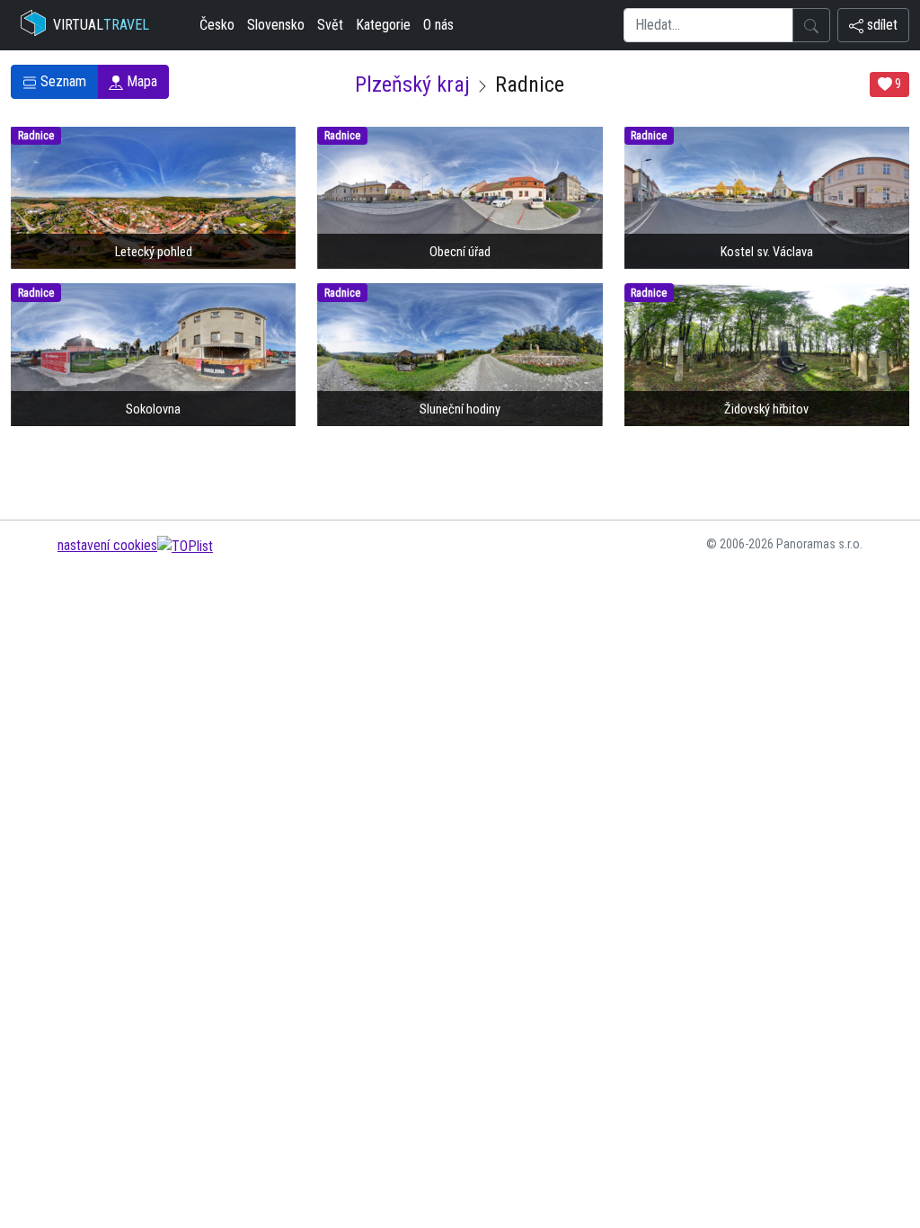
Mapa (140, 81)
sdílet (880, 24)
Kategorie (383, 24)
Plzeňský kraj (412, 84)
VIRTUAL (101, 24)
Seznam (61, 81)
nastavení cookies (107, 545)
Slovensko (276, 24)
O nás (438, 24)
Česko (216, 24)
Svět (330, 24)
